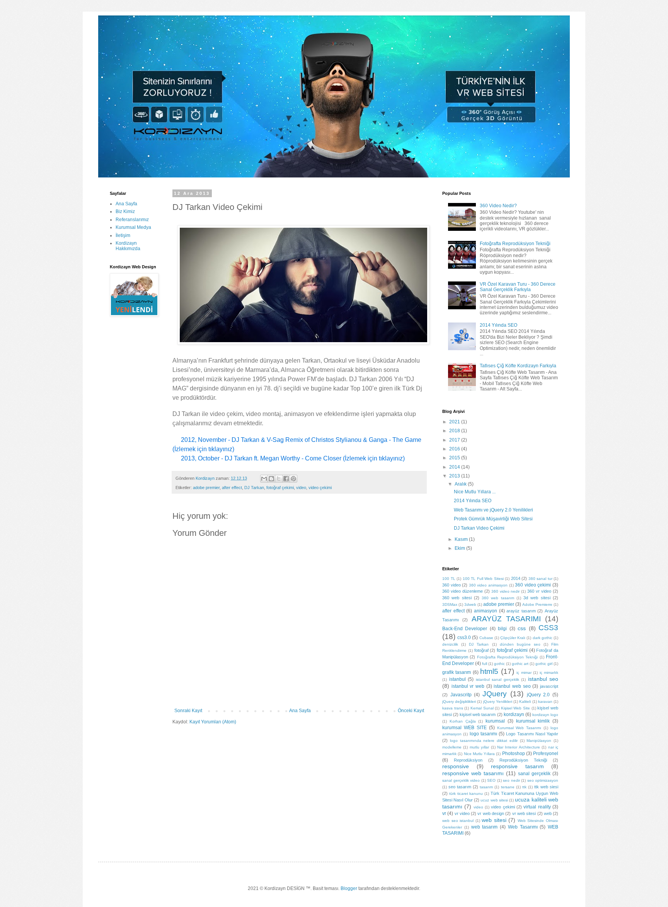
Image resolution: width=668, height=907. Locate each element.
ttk (524, 787)
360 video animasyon (488, 585)
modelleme (452, 747)
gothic (499, 663)
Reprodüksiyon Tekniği (523, 760)
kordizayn (514, 714)
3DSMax (449, 604)
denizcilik (450, 644)
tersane (508, 787)
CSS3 (548, 628)
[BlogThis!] (271, 478)
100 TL (448, 578)
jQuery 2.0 (538, 694)
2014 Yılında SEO (498, 325)
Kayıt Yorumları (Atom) (212, 722)
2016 (455, 449)
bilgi (502, 628)
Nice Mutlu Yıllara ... (475, 491)
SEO (491, 780)
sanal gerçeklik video (461, 780)
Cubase (486, 638)
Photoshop (513, 753)
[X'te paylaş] (279, 478)
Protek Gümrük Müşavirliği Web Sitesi (493, 519)
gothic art (520, 663)
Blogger (349, 888)
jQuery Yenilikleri (497, 701)
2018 (455, 430)
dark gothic (542, 638)
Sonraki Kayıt (188, 710)
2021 (455, 422)
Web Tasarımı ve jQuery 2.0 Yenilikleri (493, 510)
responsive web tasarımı (473, 773)
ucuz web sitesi (494, 800)
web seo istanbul (458, 820)
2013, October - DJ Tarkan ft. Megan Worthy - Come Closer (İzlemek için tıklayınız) (293, 458)
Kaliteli (525, 701)
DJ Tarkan (254, 487)
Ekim (460, 548)
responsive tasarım (517, 766)
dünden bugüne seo (520, 644)
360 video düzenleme (462, 591)
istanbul (457, 679)
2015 (455, 457)
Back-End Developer (464, 628)
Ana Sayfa (300, 710)
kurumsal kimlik (533, 721)
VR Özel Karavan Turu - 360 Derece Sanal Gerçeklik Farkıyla (518, 286)
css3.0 (464, 637)
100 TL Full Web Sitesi (483, 578)
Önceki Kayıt (411, 710)
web (548, 813)
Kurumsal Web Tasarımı (519, 728)
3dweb (470, 604)
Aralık (461, 484)
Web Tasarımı (523, 827)
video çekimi (320, 487)
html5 (489, 671)
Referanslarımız (132, 219)
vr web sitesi (524, 813)
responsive (455, 766)
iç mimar (523, 672)
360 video (451, 585)
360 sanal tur (540, 578)
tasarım (486, 787)
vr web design (490, 813)
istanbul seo (543, 679)
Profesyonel (545, 753)
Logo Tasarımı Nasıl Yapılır (532, 733)
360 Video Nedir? (498, 205)
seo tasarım (459, 786)
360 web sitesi (457, 597)
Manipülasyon (539, 740)
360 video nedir (505, 591)
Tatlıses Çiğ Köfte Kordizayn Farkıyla (518, 365)
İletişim (123, 235)
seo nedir (511, 780)
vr (444, 813)
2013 (455, 476)
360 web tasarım (498, 598)
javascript (549, 686)
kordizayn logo (545, 715)
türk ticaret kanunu (466, 793)
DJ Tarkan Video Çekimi (479, 528)
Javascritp (461, 694)
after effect (232, 487)
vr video (462, 813)
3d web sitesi (536, 597)
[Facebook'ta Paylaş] (286, 478)
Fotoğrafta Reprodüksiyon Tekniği (515, 243)
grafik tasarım (456, 672)
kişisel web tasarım (478, 714)
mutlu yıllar (479, 747)
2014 (455, 467)
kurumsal (495, 721)
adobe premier (206, 487)
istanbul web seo (512, 686)
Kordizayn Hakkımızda (128, 245)
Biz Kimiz (125, 211)
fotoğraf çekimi (280, 487)
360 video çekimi (533, 585)
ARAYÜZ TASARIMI (506, 619)
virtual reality (536, 807)
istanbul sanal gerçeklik (497, 679)
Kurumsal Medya (133, 227)
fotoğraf (481, 650)
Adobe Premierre (537, 604)
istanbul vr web (468, 686)
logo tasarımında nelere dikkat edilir (484, 740)
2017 (455, 440)
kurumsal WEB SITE (464, 727)
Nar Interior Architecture (518, 747)
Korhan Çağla (463, 721)
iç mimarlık (549, 672)
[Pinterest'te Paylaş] (293, 478)
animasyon (485, 611)
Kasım (462, 539)
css (522, 628)
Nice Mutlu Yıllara (479, 754)
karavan (545, 701)
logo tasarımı (483, 734)
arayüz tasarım (521, 611)
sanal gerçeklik (534, 773)
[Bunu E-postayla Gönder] (264, 478)
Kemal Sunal (482, 708)
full (484, 663)
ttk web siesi (546, 786)
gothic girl (543, 663)
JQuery (494, 694)
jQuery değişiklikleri (459, 701)
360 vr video (539, 591)
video (301, 487)
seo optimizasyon (543, 780)
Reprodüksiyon (468, 760)
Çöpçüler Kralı (512, 638)
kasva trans (452, 708)
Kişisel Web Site (515, 708)
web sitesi (494, 820)
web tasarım (484, 827)
